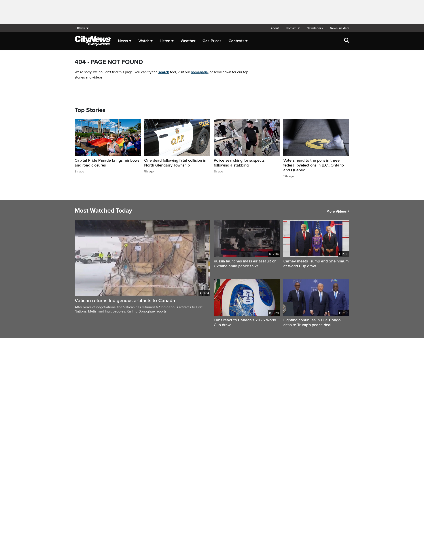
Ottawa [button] (80, 28)
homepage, (200, 72)
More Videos (336, 211)
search (163, 72)
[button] (292, 28)
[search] (346, 41)
